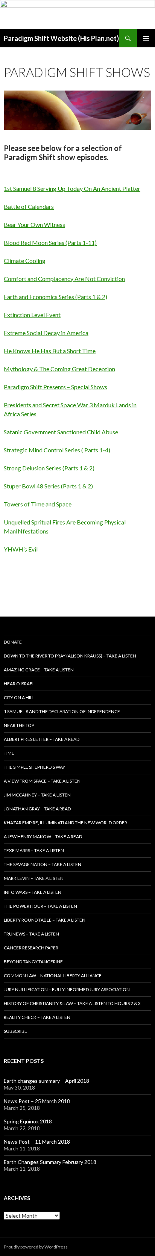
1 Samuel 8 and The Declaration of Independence (62, 711)
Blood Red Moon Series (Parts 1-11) (50, 242)
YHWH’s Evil (21, 549)
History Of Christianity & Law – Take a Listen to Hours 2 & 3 (72, 1003)
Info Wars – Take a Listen (32, 892)
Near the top (19, 725)
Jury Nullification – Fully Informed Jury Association (67, 989)
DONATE (13, 642)
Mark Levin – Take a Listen (34, 878)
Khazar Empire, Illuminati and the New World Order (65, 822)
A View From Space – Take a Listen (42, 781)
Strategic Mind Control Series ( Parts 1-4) (57, 449)
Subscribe (15, 1031)
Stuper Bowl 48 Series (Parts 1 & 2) (48, 486)
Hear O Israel (19, 683)
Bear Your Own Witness (34, 224)
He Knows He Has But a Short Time (50, 350)
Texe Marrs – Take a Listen (34, 850)
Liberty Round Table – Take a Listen (44, 920)
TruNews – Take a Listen (31, 934)
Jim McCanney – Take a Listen (37, 795)
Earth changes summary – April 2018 (46, 1081)
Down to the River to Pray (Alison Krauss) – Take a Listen (70, 656)
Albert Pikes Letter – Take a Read (41, 739)
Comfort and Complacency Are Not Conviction (64, 278)
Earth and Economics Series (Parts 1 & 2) (55, 296)
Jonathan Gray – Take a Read (37, 809)
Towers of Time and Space (37, 504)
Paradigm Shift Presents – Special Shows (55, 386)
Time (9, 753)
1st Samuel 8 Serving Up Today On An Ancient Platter (72, 188)
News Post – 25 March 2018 (37, 1101)
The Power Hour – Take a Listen (40, 906)
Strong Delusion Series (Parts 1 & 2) (49, 468)
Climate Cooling (25, 260)
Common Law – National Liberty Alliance (53, 975)
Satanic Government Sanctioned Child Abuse (61, 431)
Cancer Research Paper (31, 948)
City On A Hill (19, 697)
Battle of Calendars (29, 206)
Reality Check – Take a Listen (37, 1017)
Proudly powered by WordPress (36, 1247)
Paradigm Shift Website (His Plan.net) (61, 38)
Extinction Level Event (32, 314)
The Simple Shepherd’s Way (34, 767)
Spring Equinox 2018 (28, 1121)
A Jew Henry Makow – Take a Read (43, 836)
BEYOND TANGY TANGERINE (33, 961)
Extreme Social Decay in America (46, 332)
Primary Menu (146, 38)
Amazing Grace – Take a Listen (39, 670)
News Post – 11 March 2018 (37, 1141)
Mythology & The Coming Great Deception (59, 368)
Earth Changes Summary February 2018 (50, 1162)
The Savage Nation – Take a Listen (42, 864)
